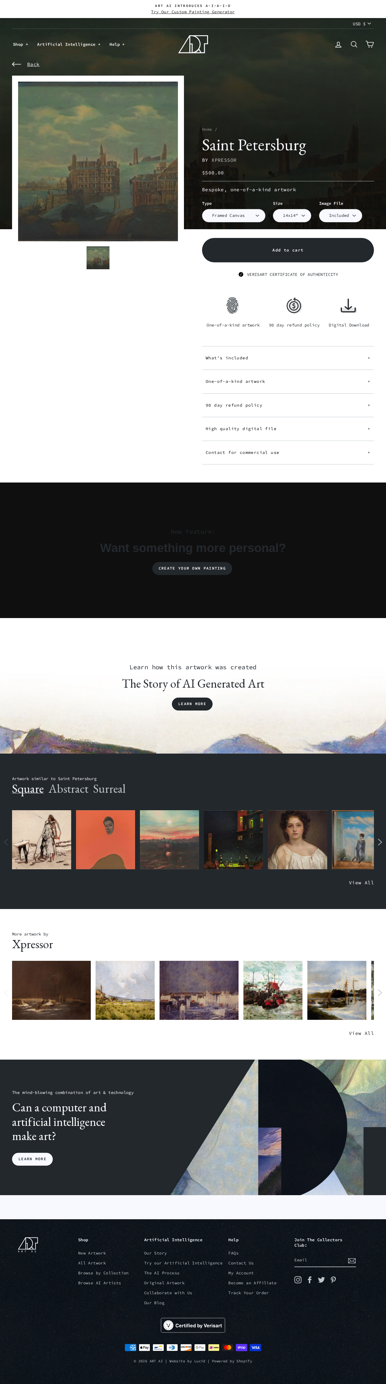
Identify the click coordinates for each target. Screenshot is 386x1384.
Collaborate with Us (168, 1292)
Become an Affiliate (252, 1283)
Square (28, 788)
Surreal (109, 788)
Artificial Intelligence (67, 44)
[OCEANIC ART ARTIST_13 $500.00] (336, 990)
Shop (19, 44)
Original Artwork (164, 1283)
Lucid (199, 1361)
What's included (288, 358)
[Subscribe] (352, 1260)
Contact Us (241, 1263)
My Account (241, 1273)
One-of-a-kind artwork (288, 381)
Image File (331, 203)
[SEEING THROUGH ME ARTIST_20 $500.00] (297, 840)
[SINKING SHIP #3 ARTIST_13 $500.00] (272, 990)
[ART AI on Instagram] (298, 1279)
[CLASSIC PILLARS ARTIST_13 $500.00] (199, 990)
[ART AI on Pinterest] (333, 1279)
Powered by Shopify (232, 1361)
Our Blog (154, 1302)
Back (33, 64)
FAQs (233, 1253)
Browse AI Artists (99, 1283)
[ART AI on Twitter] (321, 1279)
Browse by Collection (103, 1273)
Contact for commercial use (288, 452)
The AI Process (162, 1273)
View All (361, 882)
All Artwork (92, 1263)
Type (207, 203)
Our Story (155, 1253)
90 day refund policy (288, 405)
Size (278, 203)
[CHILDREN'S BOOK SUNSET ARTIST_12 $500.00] (169, 840)
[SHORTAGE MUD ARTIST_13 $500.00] (51, 990)
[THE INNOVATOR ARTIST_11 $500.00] (41, 840)
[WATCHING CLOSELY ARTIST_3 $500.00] (105, 840)
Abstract (68, 788)
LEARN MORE (32, 1159)
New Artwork (92, 1253)
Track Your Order (248, 1292)
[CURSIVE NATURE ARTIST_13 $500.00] (125, 990)
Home (207, 129)
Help (115, 44)
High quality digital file (288, 428)
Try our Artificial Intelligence (183, 1263)
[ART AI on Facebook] (309, 1279)
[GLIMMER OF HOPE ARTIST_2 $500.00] (233, 840)
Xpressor (223, 160)
